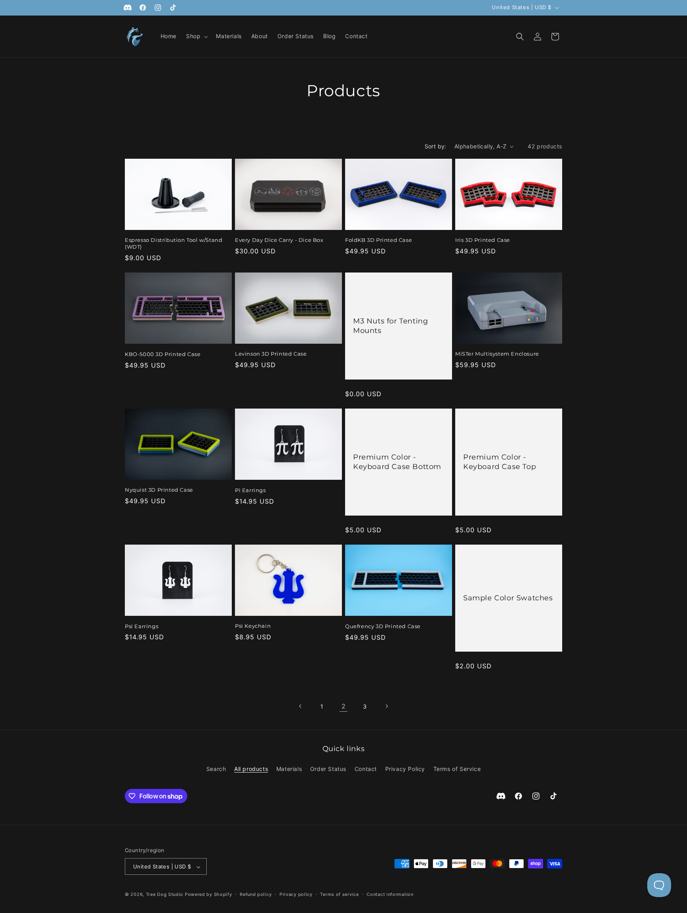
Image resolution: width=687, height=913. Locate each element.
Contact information (390, 894)
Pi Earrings (250, 490)
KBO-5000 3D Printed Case (162, 354)
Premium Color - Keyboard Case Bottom (397, 462)
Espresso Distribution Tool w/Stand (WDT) (173, 243)
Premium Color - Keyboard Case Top (499, 462)
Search (216, 768)
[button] (196, 36)
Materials (289, 768)
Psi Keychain (253, 626)
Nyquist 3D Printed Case (159, 490)
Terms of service (339, 894)
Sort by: (435, 146)
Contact (366, 768)
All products (251, 768)
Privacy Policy (405, 768)
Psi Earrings (141, 626)
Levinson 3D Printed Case (271, 353)
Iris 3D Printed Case (482, 240)
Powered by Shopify (208, 894)
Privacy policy (295, 894)
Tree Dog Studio (165, 894)
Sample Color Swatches (508, 598)
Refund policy (256, 894)
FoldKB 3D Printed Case (378, 240)
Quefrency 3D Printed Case (383, 626)
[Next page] (386, 706)
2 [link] (344, 706)
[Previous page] (300, 706)
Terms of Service (457, 768)
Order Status (328, 768)
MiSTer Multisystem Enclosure (497, 353)
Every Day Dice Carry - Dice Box (279, 240)
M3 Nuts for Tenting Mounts (390, 326)
